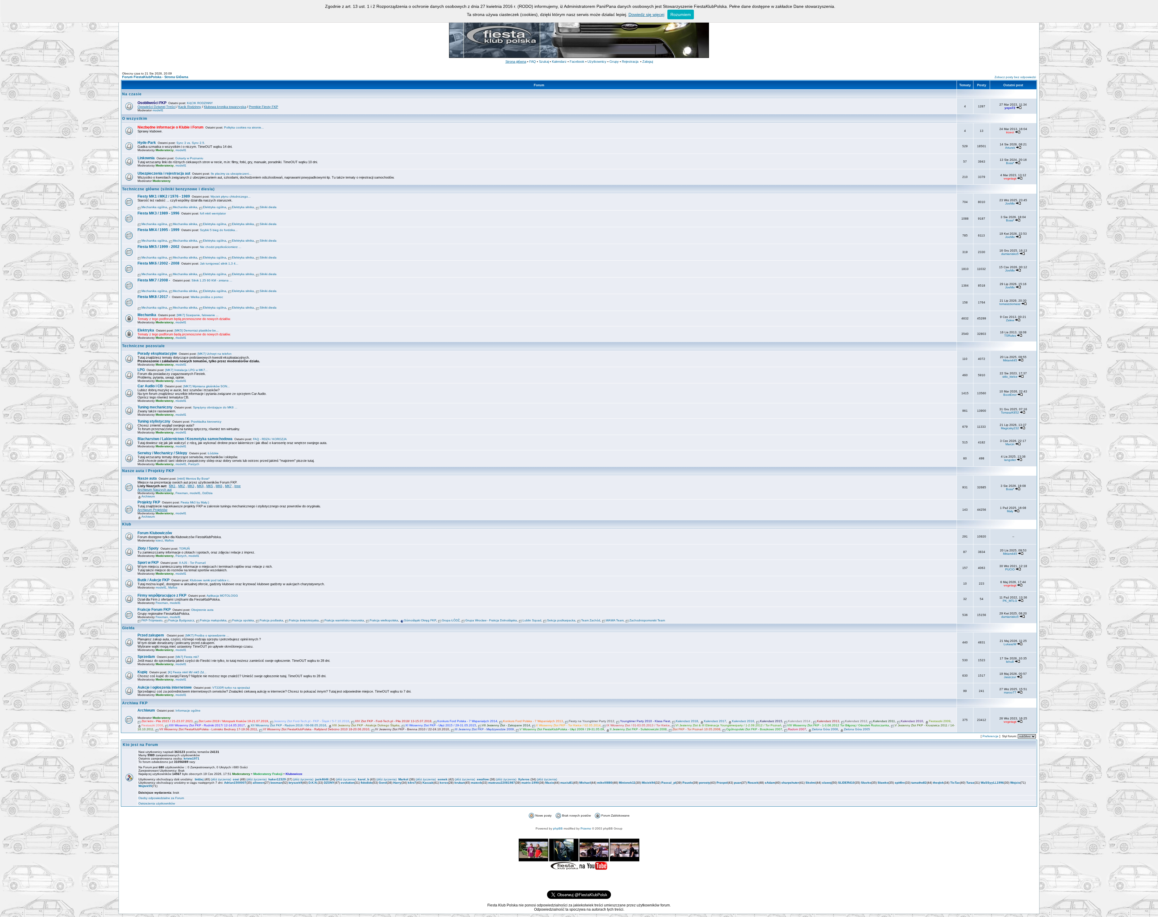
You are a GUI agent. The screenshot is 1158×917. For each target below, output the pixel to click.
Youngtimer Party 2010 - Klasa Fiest (645, 721)
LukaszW (1010, 644)
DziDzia (207, 493)
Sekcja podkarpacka (561, 620)
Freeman (182, 493)
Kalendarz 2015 (771, 721)
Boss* (1010, 163)
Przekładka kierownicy (206, 421)
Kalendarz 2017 (715, 721)
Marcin (1009, 444)
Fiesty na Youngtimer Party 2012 (591, 721)
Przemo (586, 828)
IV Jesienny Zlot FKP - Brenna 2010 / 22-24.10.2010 (412, 729)
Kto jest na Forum (140, 745)
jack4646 (322, 779)
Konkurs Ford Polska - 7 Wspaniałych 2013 (533, 721)
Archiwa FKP (135, 703)
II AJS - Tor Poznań (192, 562)
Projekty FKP (149, 502)
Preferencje (990, 736)
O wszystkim (134, 118)
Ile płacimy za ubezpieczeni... (231, 173)
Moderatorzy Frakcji (268, 774)
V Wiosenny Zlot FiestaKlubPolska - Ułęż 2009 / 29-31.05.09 (562, 729)
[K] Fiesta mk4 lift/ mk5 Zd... (187, 672)
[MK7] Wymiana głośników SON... (206, 386)
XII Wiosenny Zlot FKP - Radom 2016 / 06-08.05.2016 (288, 725)
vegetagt (1010, 178)
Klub (126, 524)
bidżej (199, 779)
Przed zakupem (151, 635)
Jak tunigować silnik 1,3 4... (219, 263)
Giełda (128, 628)
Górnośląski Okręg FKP (420, 620)
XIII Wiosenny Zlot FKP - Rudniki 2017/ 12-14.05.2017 (207, 725)
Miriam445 (1010, 360)
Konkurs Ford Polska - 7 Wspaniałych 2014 (467, 721)
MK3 (191, 486)
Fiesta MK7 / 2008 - (154, 280)
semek (443, 779)
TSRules (1010, 335)
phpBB (558, 828)
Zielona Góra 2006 (825, 729)
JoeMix (1010, 203)
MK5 (209, 486)
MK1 (172, 486)
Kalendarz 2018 (687, 721)
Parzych (193, 464)
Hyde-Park (147, 143)
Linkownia (146, 158)
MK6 (219, 486)
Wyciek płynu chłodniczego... (230, 196)
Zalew (1010, 320)
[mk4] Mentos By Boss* (193, 478)
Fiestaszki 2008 (152, 725)
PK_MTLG (1010, 600)
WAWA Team (615, 620)
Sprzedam (146, 657)
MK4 (200, 486)
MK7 (228, 486)
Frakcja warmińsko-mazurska (344, 620)
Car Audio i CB (150, 386)
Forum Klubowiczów (155, 533)
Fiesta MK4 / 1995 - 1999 (158, 230)
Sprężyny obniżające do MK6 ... (215, 407)
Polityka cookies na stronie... (244, 127)
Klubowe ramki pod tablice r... (210, 580)
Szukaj (544, 61)
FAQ (532, 61)
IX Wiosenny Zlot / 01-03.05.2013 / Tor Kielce (638, 725)
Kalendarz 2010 (912, 721)
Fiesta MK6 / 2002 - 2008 (158, 263)
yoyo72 (1010, 107)
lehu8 (1010, 661)
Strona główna (515, 61)
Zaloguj (647, 61)
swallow (483, 779)
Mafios (169, 540)
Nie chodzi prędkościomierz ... (220, 247)
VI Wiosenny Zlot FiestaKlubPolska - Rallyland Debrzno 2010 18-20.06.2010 (316, 729)
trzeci (1010, 132)
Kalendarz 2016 (743, 721)
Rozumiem (680, 14)
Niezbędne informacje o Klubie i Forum (171, 127)
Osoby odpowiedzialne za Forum (161, 798)
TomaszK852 (1010, 412)
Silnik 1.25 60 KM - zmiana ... (211, 280)
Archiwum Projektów (152, 510)
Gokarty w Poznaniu (189, 158)
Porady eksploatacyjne (157, 353)
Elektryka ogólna (214, 207)
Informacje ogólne (188, 710)
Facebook (577, 61)
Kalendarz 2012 (856, 721)
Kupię (142, 672)
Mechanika (147, 315)
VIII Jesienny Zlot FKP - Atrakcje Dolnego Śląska (366, 725)
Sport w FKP (148, 562)
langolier (1010, 460)
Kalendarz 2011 (884, 721)
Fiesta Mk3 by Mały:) (195, 502)
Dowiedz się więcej (646, 14)
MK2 (181, 486)
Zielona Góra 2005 (857, 729)
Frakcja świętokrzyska (304, 620)
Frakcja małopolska (213, 620)
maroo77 (1010, 692)
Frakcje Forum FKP (154, 610)
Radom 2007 (797, 729)
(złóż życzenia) (221, 779)
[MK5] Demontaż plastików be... (197, 330)
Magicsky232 (1010, 428)
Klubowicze (294, 774)
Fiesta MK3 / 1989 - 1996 (158, 213)
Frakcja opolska (243, 620)
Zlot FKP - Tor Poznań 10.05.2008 (696, 729)
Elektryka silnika (243, 207)
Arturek (1010, 147)
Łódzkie (213, 453)
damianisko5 (1010, 253)
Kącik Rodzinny (189, 107)
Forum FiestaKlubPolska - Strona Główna (155, 77)
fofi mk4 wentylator (213, 213)
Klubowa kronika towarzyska (225, 107)
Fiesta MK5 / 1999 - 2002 (158, 247)
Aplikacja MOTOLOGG (222, 595)
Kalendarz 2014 (799, 721)
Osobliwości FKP (152, 103)
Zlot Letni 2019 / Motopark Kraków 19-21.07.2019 (233, 721)
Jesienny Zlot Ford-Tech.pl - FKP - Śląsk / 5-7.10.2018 (311, 721)
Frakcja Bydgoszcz (181, 620)
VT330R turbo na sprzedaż (231, 687)
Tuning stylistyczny (154, 421)
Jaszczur (1010, 677)
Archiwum (148, 496)
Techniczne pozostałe (143, 346)
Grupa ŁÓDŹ (451, 620)
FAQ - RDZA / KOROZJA (270, 439)
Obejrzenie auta (202, 609)
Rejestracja (630, 61)
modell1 (158, 110)
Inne (237, 486)
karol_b (363, 779)
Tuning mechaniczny (155, 407)
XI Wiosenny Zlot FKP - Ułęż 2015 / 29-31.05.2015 (440, 725)
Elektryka (146, 330)
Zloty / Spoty (148, 548)
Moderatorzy (165, 150)
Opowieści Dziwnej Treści (157, 107)
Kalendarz (559, 61)
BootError (1010, 394)
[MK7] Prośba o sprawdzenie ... (207, 635)
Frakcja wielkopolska (384, 620)
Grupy (614, 61)
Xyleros (524, 779)
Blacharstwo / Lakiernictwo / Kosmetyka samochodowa (185, 439)
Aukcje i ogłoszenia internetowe (165, 687)
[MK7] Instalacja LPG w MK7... (186, 370)
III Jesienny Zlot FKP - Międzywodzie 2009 (484, 729)
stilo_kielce (1009, 376)
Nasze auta (147, 478)
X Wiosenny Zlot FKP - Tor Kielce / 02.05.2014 (568, 725)
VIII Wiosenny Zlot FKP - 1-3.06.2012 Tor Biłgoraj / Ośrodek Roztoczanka (838, 725)
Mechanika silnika (185, 207)
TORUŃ (184, 548)
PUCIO (1010, 569)
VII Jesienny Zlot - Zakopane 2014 (506, 725)
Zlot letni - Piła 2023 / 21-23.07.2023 (167, 721)
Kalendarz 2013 (828, 721)
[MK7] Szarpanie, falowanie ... (198, 315)
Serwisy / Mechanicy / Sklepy (162, 453)
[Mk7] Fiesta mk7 (187, 656)
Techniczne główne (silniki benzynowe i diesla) (168, 189)
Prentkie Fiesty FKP (263, 107)
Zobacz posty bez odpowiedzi (1015, 77)
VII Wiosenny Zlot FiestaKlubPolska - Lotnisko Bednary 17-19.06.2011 (208, 729)
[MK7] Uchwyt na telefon (215, 353)
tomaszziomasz (1009, 304)
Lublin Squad (532, 620)
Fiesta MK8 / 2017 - (154, 297)
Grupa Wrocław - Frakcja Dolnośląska (491, 620)
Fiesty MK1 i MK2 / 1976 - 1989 (164, 196)
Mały (1010, 511)
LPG (141, 370)
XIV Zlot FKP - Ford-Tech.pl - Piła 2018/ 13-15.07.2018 (393, 721)
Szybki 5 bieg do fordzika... (219, 230)
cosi (236, 779)
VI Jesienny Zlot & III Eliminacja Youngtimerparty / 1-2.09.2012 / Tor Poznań (728, 725)
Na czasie (132, 94)
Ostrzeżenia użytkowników (156, 803)
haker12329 (277, 779)
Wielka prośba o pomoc (207, 297)
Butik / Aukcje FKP (153, 580)
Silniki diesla (268, 207)
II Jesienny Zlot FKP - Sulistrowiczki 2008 (638, 729)
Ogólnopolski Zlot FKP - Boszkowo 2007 (754, 729)
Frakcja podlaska (271, 620)
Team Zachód (590, 620)
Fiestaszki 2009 (940, 721)
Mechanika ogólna (154, 207)
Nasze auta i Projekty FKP (148, 471)
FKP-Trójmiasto (152, 620)
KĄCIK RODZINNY (200, 103)
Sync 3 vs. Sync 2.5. (190, 142)
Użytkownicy (596, 61)
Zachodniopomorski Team (647, 620)
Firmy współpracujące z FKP (162, 595)
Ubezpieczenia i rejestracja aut (164, 173)
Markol (403, 779)
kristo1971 (191, 758)
